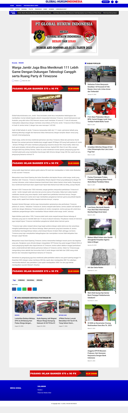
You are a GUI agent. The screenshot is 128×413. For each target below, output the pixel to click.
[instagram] (14, 2)
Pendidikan (38, 9)
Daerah (17, 9)
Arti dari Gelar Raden (95, 267)
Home (12, 5)
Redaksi (18, 5)
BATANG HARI (63, 315)
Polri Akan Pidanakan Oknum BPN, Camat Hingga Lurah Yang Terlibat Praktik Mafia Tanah (99, 119)
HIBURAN (22, 280)
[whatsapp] (24, 289)
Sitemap (105, 1)
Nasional (24, 9)
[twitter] (12, 2)
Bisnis (45, 9)
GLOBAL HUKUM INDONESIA (69, 403)
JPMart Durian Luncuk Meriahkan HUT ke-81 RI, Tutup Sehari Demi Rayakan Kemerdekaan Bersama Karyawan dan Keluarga (68, 320)
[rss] (28, 392)
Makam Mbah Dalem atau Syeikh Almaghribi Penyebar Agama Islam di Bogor (100, 239)
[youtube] (17, 2)
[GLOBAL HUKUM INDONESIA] (64, 2)
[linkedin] (35, 289)
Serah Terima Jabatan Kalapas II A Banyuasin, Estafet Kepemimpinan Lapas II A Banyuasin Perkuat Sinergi (69, 12)
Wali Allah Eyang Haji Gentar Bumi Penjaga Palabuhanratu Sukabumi (99, 295)
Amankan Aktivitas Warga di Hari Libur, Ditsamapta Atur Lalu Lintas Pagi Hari (100, 149)
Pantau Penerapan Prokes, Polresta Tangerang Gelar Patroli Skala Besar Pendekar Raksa (100, 179)
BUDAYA (17, 315)
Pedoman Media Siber (31, 5)
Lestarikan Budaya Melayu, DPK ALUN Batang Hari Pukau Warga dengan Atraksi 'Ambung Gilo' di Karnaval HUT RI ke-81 (25, 320)
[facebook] (9, 2)
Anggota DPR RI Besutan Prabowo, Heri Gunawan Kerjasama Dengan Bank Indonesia (97, 354)
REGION (21, 63)
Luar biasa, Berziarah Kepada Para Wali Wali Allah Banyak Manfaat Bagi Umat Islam (99, 209)
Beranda (14, 63)
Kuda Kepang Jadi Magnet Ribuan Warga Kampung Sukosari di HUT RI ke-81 (47, 320)
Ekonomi (51, 9)
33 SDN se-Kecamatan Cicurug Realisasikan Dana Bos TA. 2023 (100, 324)
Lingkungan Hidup (61, 9)
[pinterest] (29, 289)
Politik (31, 9)
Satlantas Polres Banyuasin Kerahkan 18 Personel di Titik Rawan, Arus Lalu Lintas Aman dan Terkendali (99, 87)
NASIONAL (31, 280)
